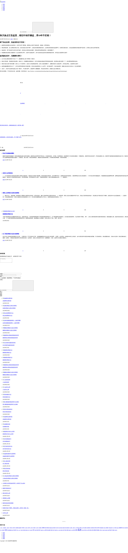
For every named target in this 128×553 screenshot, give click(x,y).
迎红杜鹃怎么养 (6, 493)
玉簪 (59, 530)
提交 (1, 279)
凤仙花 (117, 527)
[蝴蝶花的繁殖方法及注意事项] (10, 327)
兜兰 (113, 527)
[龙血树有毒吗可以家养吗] (9, 453)
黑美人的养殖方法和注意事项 (11, 193)
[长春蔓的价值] (6, 424)
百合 (65, 530)
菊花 (91, 530)
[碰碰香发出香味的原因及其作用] (11, 335)
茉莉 (85, 530)
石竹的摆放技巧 (6, 441)
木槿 (35, 530)
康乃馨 (24, 530)
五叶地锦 (60, 527)
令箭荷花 (92, 527)
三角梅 (42, 527)
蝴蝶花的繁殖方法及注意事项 (10, 330)
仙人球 (82, 527)
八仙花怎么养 (6, 389)
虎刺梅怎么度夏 (6, 498)
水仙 (44, 530)
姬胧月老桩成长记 (7, 488)
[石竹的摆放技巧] (7, 438)
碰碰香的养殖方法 (7, 352)
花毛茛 (83, 530)
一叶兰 (1, 527)
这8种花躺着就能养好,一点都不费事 (11, 322)
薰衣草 (95, 530)
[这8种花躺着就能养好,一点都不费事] (12, 320)
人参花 (73, 527)
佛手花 (95, 527)
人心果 (76, 527)
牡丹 (54, 530)
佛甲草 (98, 527)
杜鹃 (37, 530)
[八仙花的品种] (6, 379)
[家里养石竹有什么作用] (8, 431)
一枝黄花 (7, 527)
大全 (4, 5)
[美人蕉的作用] (6, 461)
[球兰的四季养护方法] (8, 313)
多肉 (4, 9)
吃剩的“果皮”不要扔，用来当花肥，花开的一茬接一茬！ (16, 508)
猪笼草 (56, 530)
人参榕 (71, 527)
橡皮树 (42, 530)
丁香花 (10, 527)
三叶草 (31, 527)
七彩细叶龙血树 (18, 527)
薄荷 (93, 530)
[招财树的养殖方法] (8, 211)
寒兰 (17, 530)
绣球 (74, 530)
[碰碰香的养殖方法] (7, 350)
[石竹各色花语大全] (7, 446)
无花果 (31, 530)
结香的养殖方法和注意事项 (9, 308)
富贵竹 (15, 530)
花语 (4, 8)
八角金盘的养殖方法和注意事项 (10, 478)
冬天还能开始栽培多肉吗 (8, 345)
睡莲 (67, 530)
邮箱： (2, 275)
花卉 (4, 7)
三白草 (37, 527)
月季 (33, 530)
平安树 (21, 530)
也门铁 (57, 527)
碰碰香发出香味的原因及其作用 (10, 337)
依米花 (105, 527)
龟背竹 (116, 530)
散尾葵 (27, 530)
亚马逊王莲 (67, 527)
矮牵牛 (70, 530)
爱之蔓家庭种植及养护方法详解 (10, 404)
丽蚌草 (54, 527)
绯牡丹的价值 (6, 471)
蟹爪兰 (101, 530)
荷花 (89, 530)
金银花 (106, 530)
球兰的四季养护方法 (7, 315)
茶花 (87, 530)
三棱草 (34, 527)
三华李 (28, 527)
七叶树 (13, 527)
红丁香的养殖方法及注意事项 (11, 233)
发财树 (120, 527)
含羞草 (3, 530)
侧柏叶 (107, 527)
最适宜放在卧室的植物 (8, 503)
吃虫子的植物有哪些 (8, 153)
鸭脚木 (113, 530)
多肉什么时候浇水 (8, 173)
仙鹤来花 (88, 527)
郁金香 (104, 530)
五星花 (63, 527)
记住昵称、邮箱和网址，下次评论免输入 (11, 278)
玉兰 (58, 530)
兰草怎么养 (5, 512)
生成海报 (22, 103)
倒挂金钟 (110, 527)
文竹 (29, 530)
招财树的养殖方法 (8, 214)
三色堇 (39, 527)
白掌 (63, 530)
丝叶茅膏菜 (47, 527)
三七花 (25, 527)
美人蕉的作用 (6, 463)
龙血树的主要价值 (7, 300)
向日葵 (125, 527)
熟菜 (52, 530)
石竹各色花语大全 (7, 448)
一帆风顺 (4, 527)
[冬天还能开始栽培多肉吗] (9, 342)
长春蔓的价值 (6, 426)
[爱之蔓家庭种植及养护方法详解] (11, 401)
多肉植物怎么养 (11, 530)
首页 (4, 4)
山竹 (19, 530)
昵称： (2, 273)
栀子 (39, 530)
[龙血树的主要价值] (7, 298)
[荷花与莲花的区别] (7, 409)
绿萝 (76, 530)
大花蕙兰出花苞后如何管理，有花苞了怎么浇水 (14, 483)
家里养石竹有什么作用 (8, 434)
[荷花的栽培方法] (7, 394)
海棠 (46, 530)
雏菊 (108, 530)
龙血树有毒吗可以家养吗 (8, 456)
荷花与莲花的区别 (7, 411)
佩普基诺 (101, 527)
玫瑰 (61, 530)
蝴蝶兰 (98, 530)
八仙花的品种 (6, 382)
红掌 (72, 530)
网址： (1, 276)
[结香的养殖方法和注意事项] (10, 305)
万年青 (22, 527)
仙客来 (85, 527)
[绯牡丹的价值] (6, 468)
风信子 (110, 530)
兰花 (115, 527)
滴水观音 (49, 530)
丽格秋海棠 (51, 527)
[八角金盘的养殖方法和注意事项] (11, 475)
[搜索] (42, 27)
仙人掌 (79, 527)
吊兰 (123, 527)
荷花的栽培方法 (6, 396)
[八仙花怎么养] (6, 387)
